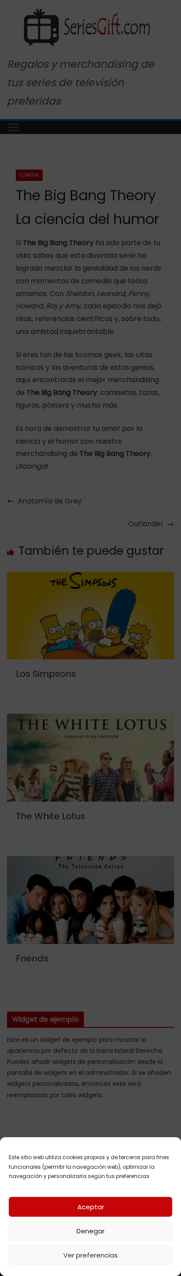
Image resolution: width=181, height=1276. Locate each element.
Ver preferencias (90, 1255)
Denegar (90, 1231)
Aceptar (90, 1206)
